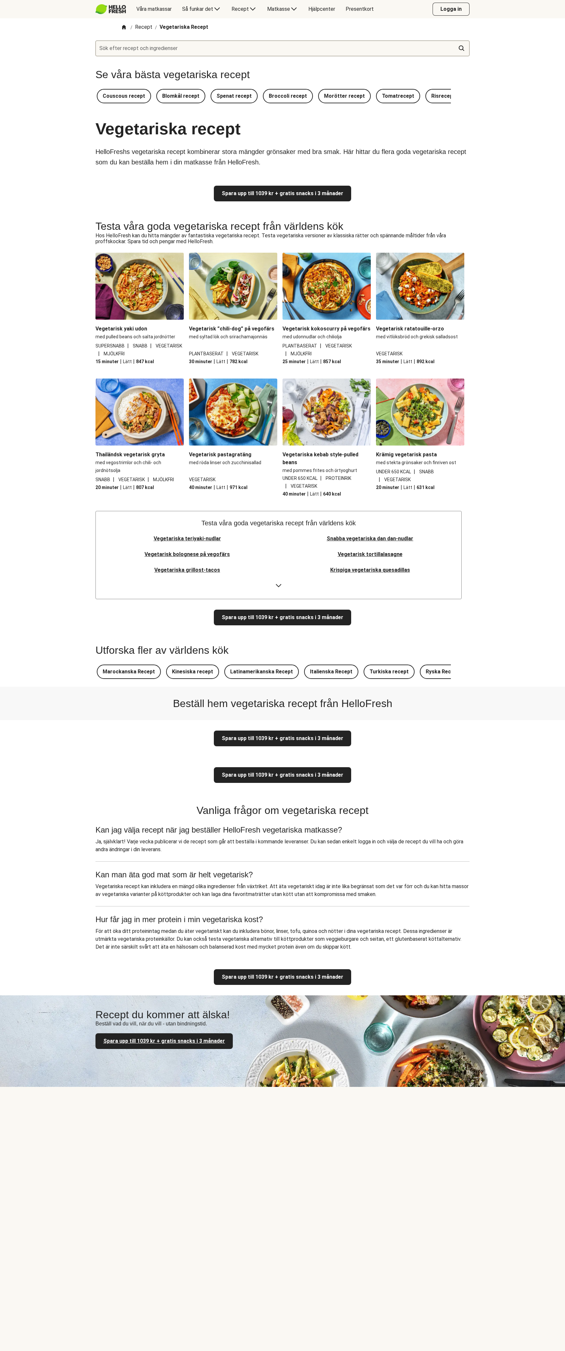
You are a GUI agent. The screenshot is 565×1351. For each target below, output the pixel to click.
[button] (124, 96)
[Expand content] (278, 586)
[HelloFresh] (110, 9)
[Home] (124, 27)
